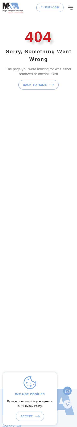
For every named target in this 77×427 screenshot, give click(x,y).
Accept (27, 416)
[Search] (70, 8)
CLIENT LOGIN (50, 7)
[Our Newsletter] (67, 404)
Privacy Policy (32, 406)
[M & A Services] (13, 7)
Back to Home (35, 85)
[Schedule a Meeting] (67, 391)
